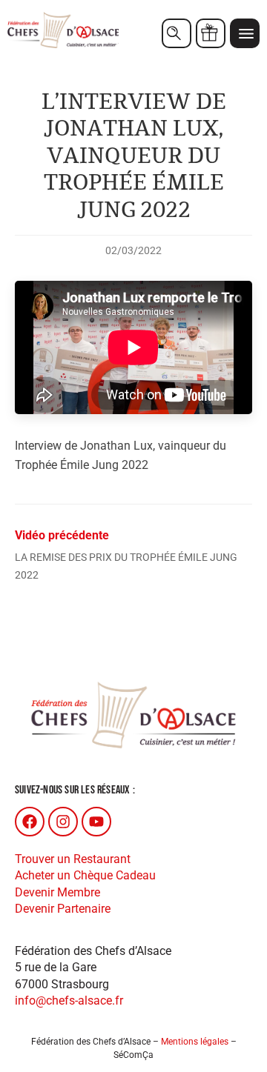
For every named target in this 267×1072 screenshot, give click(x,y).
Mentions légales (194, 1041)
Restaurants (176, 33)
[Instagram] (63, 821)
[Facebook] (29, 821)
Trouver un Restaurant (73, 859)
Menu (245, 33)
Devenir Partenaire (63, 909)
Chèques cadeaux (210, 33)
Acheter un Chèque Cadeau (85, 875)
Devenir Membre (57, 892)
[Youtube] (96, 821)
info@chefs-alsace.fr (69, 1000)
